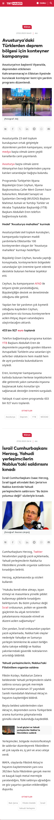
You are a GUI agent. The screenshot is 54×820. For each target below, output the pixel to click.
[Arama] (51, 3)
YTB (4, 343)
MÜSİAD (44, 417)
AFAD (38, 283)
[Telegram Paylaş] (34, 129)
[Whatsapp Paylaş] (41, 129)
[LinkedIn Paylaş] (27, 129)
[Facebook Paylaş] (12, 129)
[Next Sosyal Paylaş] (5, 129)
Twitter (38, 552)
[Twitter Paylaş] (20, 129)
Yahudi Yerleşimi (27, 808)
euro (21, 330)
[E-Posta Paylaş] (48, 129)
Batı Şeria (13, 803)
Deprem (24, 417)
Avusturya (8, 164)
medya (6, 152)
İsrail (5, 607)
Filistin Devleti (29, 803)
